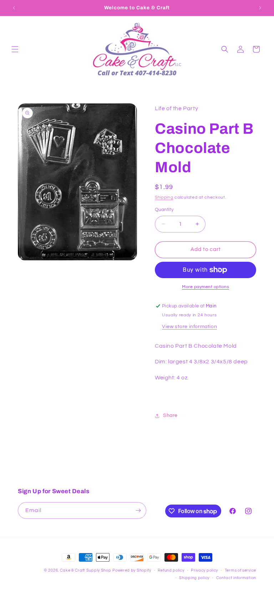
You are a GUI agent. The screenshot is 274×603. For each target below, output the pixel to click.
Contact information (236, 578)
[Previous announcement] (14, 8)
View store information (189, 326)
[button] (15, 49)
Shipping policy (194, 578)
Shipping (164, 197)
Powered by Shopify (131, 570)
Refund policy (171, 570)
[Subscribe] (138, 510)
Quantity (164, 209)
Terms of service (240, 570)
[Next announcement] (260, 8)
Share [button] (170, 415)
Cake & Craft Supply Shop (85, 570)
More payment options (205, 287)
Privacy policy (204, 570)
